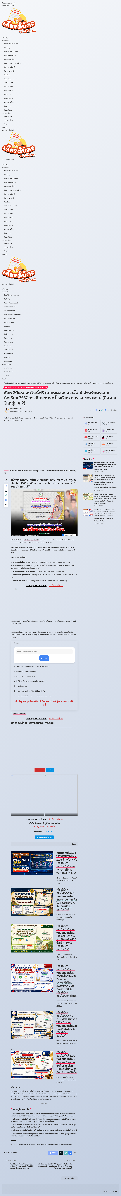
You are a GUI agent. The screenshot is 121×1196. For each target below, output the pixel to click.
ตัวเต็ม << (56, 585)
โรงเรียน (6, 124)
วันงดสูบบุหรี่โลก (9, 59)
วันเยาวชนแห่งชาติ (10, 55)
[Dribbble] (108, 451)
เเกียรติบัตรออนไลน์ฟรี (31, 540)
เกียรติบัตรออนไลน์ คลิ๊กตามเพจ (44, 837)
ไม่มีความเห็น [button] (70, 1178)
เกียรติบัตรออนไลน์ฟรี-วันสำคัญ (31, 387)
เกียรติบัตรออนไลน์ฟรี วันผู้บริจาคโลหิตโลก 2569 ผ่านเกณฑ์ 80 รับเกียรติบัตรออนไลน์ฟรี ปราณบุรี (45, 1130)
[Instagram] (108, 430)
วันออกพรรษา (8, 86)
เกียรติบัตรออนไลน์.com (17, 408)
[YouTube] (116, 1191)
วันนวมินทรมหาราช (10, 79)
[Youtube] (91, 437)
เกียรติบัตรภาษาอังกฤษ (11, 44)
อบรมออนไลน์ (6, 113)
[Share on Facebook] (96, 410)
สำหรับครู (5, 127)
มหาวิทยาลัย (8, 116)
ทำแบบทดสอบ (39, 770)
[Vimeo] (91, 451)
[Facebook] (91, 423)
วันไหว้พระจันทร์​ (9, 67)
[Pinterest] (91, 430)
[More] (108, 410)
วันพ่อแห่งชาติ (8, 98)
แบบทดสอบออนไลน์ (67, 1144)
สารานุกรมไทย (9, 102)
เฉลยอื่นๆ (50, 770)
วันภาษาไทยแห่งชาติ (11, 51)
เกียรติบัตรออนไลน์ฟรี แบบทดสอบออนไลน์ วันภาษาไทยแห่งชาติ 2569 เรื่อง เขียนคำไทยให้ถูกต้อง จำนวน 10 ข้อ (66, 1062)
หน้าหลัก (5, 38)
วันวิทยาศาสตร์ (9, 71)
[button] (60, 35)
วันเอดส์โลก (8, 110)
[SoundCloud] (108, 444)
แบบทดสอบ (6, 40)
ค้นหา (45, 658)
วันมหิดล (7, 75)
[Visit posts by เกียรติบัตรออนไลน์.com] (6, 410)
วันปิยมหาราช (8, 83)
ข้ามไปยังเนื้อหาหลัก (8, 3)
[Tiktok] (108, 437)
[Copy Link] (102, 410)
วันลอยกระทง (8, 90)
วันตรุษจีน (7, 106)
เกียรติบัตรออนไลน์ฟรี (54, 1144)
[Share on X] (99, 410)
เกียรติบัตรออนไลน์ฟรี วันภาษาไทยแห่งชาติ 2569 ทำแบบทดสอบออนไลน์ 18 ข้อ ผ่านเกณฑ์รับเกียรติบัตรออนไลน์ (66, 1024)
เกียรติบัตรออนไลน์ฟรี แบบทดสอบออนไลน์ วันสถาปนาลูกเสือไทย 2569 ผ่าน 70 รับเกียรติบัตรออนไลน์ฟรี (66, 899)
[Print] (105, 410)
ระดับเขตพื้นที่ (8, 120)
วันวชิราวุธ (7, 94)
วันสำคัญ (7, 47)
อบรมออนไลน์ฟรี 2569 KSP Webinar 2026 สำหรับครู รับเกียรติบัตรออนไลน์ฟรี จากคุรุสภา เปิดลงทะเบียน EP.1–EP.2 (66, 862)
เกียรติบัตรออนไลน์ (8, 6)
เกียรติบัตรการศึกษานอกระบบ (26, 1144)
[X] (108, 423)
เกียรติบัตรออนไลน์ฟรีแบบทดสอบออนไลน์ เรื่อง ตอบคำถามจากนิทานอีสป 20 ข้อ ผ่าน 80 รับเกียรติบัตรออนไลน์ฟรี (66, 937)
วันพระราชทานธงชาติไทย (12, 63)
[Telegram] (91, 444)
